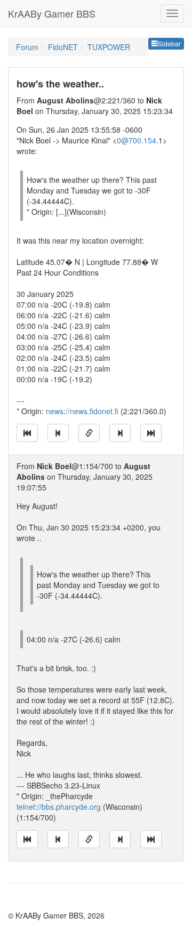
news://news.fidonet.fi (82, 411)
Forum (27, 47)
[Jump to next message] (120, 433)
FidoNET (63, 47)
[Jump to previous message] (58, 433)
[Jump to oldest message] (27, 433)
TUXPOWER (108, 47)
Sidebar (169, 43)
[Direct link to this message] (89, 433)
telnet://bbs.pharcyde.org (59, 806)
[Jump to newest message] (151, 433)
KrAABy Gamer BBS (51, 13)
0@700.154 (136, 140)
